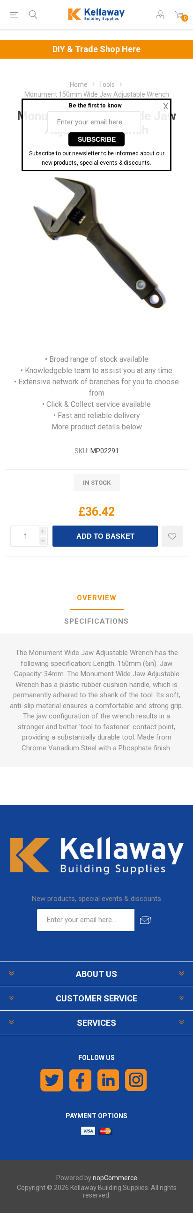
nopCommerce (115, 1178)
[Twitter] (52, 1080)
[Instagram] (136, 1080)
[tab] (96, 598)
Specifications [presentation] (96, 621)
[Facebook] (80, 1080)
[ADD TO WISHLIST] (172, 536)
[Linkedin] (108, 1080)
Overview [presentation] (97, 598)
